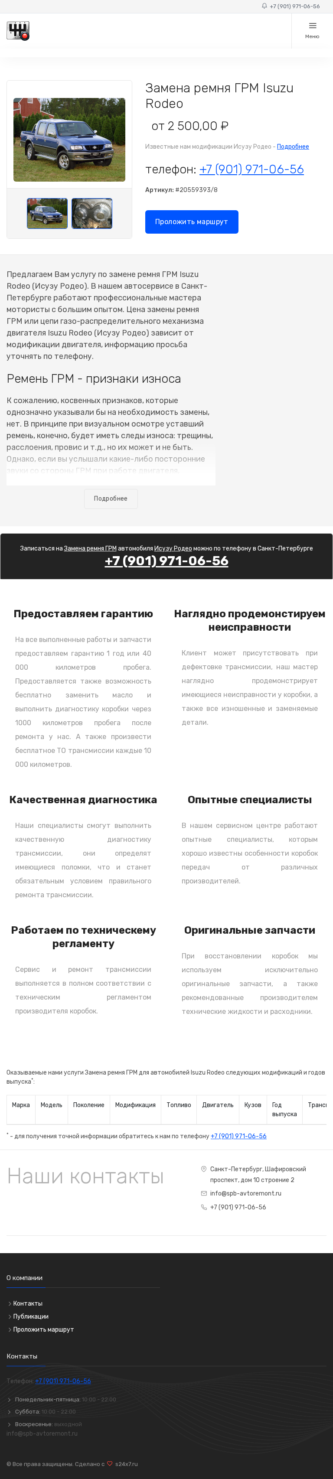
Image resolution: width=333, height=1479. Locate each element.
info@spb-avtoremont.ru (245, 1193)
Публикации (31, 1316)
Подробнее (293, 146)
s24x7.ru (125, 1464)
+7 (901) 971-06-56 (293, 6)
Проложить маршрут (192, 222)
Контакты (27, 1303)
